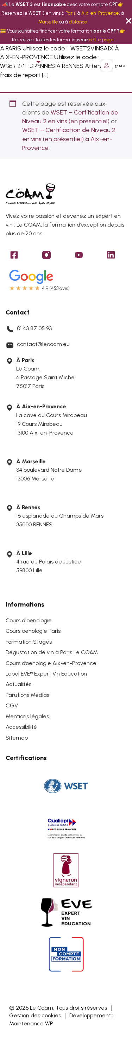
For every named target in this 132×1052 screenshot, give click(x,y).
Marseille (48, 22)
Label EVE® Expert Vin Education (46, 673)
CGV (12, 705)
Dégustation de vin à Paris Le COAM (52, 652)
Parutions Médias (27, 695)
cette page (101, 39)
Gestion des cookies (35, 1015)
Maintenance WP (31, 1023)
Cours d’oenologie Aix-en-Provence (51, 663)
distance (78, 22)
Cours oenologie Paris (33, 631)
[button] (106, 65)
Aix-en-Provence (100, 13)
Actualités (18, 684)
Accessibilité (21, 727)
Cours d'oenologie (29, 620)
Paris (70, 13)
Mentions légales (27, 716)
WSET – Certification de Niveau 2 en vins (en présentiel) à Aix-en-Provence (68, 138)
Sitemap (17, 737)
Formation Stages (29, 641)
